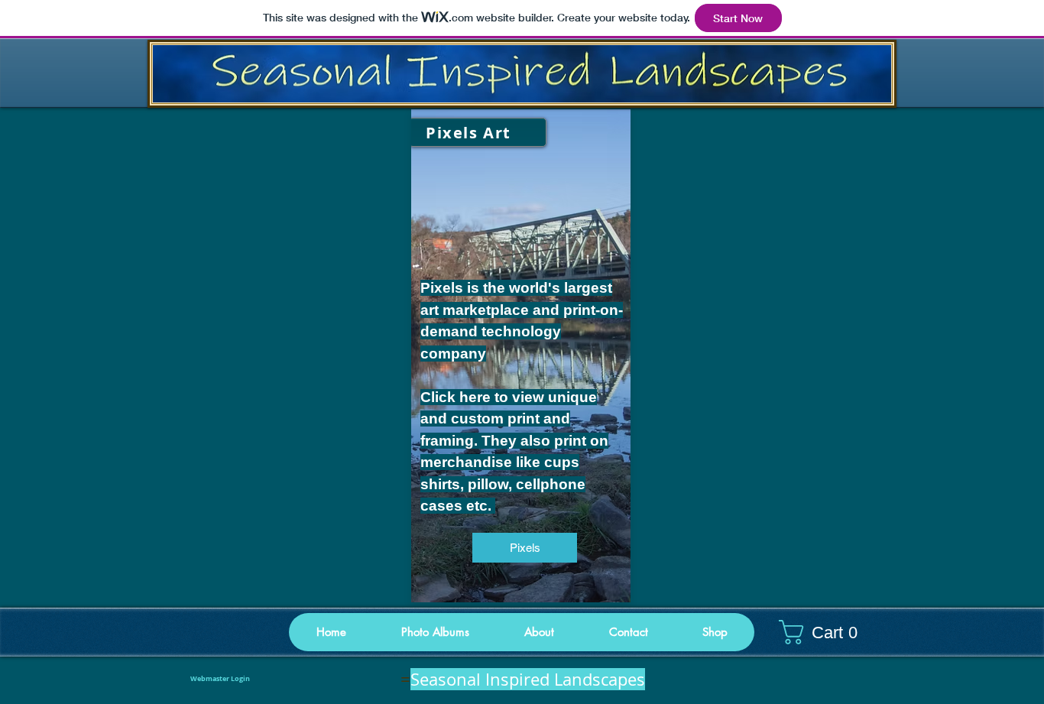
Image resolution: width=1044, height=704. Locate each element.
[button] (714, 632)
